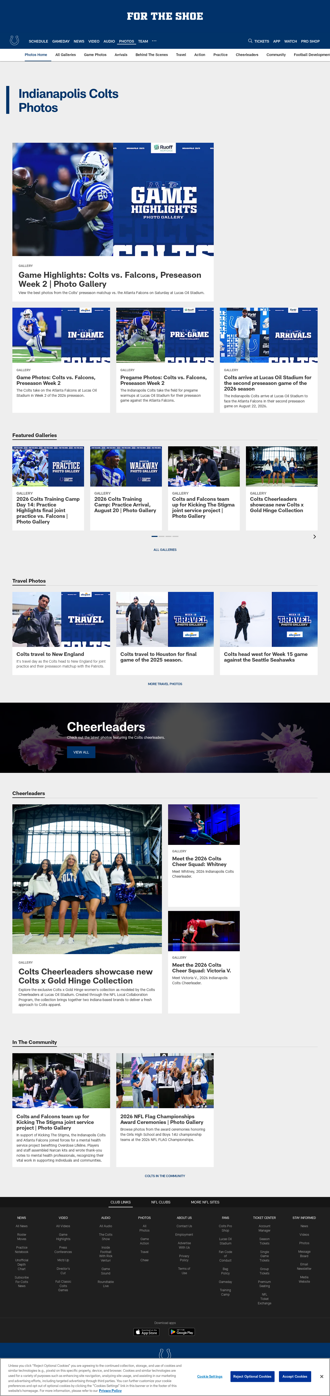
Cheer (145, 1260)
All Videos (63, 1226)
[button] (154, 536)
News (21, 1217)
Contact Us (184, 1226)
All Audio (106, 1226)
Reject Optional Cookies (252, 1376)
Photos (144, 1217)
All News (22, 1226)
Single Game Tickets (264, 1256)
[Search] (250, 40)
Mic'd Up (63, 1260)
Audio (105, 1217)
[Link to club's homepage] (14, 40)
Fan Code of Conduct (225, 1256)
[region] (165, 1377)
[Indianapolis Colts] (165, 1356)
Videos (304, 1234)
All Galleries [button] (165, 549)
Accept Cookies (295, 1376)
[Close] (321, 1376)
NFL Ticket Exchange (264, 1298)
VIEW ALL (81, 752)
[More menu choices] (154, 41)
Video (63, 1217)
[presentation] (316, 537)
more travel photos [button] (165, 684)
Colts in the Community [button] (165, 1176)
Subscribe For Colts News (22, 1281)
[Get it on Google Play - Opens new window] (182, 1334)
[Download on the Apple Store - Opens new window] (146, 1332)
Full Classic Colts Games (63, 1286)
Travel (144, 1252)
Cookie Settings (209, 1376)
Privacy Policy (110, 1391)
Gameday (225, 1281)
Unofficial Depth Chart (21, 1264)
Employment (184, 1234)
